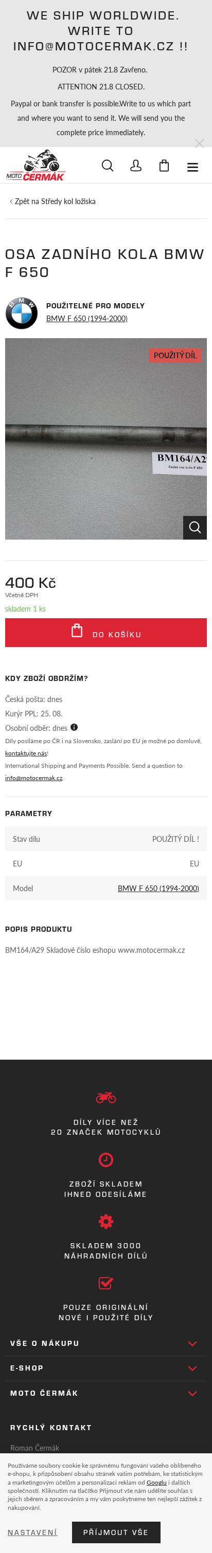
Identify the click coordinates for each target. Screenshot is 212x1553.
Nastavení (33, 1532)
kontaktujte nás (26, 753)
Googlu (157, 1482)
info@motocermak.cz (33, 777)
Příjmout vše (116, 1532)
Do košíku (115, 635)
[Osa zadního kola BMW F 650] (106, 439)
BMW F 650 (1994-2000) (87, 318)
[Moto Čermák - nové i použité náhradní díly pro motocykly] (35, 165)
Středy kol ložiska (68, 201)
